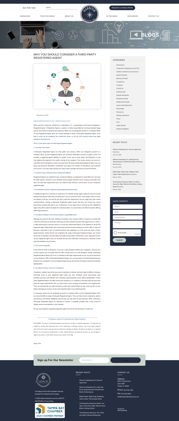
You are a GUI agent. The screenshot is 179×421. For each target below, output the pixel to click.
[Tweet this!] (55, 343)
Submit (75, 7)
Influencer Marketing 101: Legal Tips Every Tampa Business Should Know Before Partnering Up (127, 162)
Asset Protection (121, 75)
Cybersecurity (120, 92)
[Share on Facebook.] (46, 343)
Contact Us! (89, 309)
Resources (132, 16)
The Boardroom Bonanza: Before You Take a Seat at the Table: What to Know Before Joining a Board (127, 184)
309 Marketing (122, 410)
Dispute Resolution (122, 95)
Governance (120, 65)
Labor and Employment (124, 105)
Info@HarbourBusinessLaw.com (128, 397)
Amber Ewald (120, 125)
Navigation (25, 16)
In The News (111, 16)
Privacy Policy (49, 401)
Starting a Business (122, 115)
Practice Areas (47, 16)
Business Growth (122, 78)
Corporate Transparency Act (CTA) (127, 68)
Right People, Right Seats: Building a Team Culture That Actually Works (126, 173)
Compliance (120, 82)
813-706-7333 (29, 8)
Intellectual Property (122, 102)
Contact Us (153, 16)
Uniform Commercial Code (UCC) (127, 72)
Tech (118, 122)
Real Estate (120, 108)
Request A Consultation (122, 8)
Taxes (118, 119)
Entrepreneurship (122, 98)
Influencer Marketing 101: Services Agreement (127, 151)
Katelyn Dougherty (122, 129)
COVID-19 (119, 88)
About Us (69, 16)
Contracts (119, 85)
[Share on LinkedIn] (50, 343)
